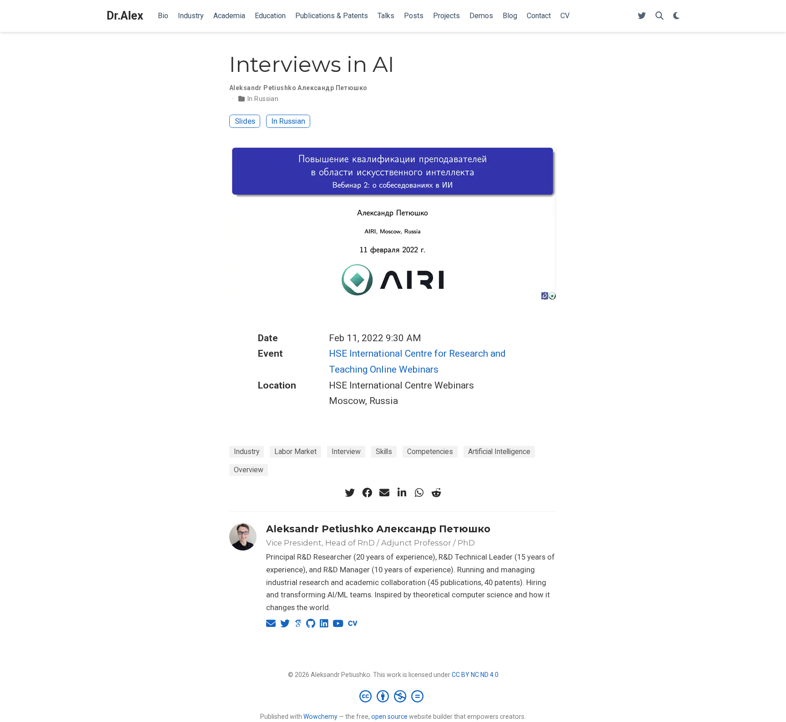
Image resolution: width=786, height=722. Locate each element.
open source (389, 716)
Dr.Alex (124, 15)
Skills (384, 451)
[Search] (659, 16)
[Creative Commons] (393, 696)
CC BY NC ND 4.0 (475, 674)
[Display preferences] (676, 16)
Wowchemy (320, 716)
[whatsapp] (419, 493)
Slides (245, 121)
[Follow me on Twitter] (642, 16)
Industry (246, 451)
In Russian (262, 98)
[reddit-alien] (436, 493)
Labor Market (295, 451)
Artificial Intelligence (499, 451)
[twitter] (350, 493)
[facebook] (367, 493)
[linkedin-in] (401, 493)
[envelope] (384, 493)
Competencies (430, 451)
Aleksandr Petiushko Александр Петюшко (378, 529)
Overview (248, 469)
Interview (346, 451)
